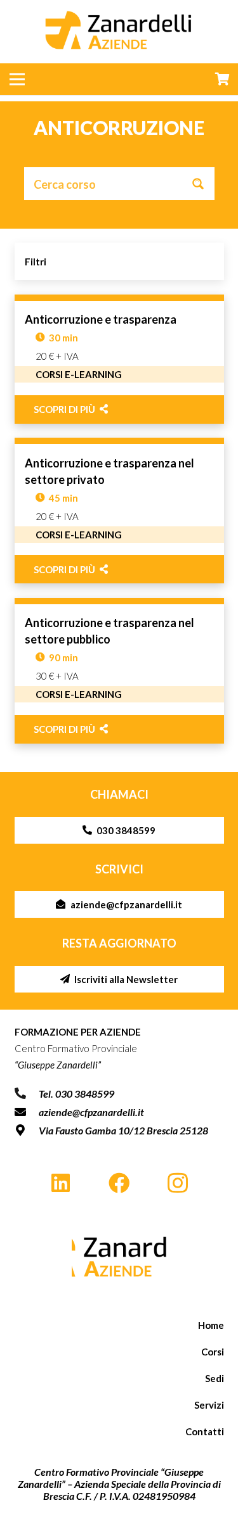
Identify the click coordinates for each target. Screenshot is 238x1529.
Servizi (209, 1405)
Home (211, 1325)
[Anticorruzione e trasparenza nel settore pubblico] (119, 671)
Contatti (204, 1431)
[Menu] (17, 79)
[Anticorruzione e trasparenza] (119, 359)
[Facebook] (119, 1183)
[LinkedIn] (60, 1183)
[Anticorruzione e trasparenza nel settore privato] (119, 510)
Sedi (214, 1378)
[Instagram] (178, 1183)
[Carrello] (222, 79)
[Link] (119, 1256)
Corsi (212, 1351)
